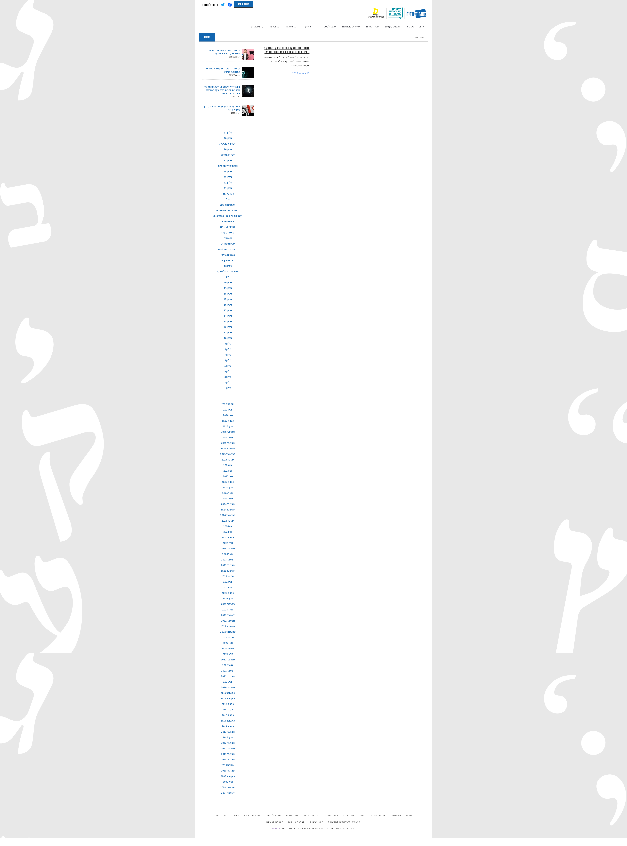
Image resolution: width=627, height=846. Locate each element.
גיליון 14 (228, 316)
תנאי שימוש (316, 822)
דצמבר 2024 (228, 498)
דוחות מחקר (228, 221)
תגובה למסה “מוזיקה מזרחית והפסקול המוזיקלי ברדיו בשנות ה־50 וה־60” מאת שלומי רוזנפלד (286, 49)
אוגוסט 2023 (227, 576)
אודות (409, 815)
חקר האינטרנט (228, 154)
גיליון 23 (228, 177)
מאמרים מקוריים (378, 815)
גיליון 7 (227, 354)
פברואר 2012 (228, 748)
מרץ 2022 (228, 654)
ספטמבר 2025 (227, 454)
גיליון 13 (228, 321)
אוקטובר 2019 (228, 693)
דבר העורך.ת (227, 260)
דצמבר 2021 (228, 670)
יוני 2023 (227, 587)
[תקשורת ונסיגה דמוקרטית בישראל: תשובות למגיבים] (248, 72)
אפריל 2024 (228, 537)
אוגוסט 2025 (227, 459)
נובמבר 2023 (228, 565)
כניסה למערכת (210, 5)
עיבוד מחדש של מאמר (227, 271)
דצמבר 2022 (228, 615)
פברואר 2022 (228, 659)
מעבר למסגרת (273, 815)
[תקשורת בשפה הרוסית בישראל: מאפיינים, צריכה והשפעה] (248, 54)
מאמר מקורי (227, 232)
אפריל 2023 (228, 593)
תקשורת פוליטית (227, 143)
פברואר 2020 (228, 687)
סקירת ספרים (228, 243)
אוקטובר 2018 (228, 698)
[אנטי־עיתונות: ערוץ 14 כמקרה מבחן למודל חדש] (248, 110)
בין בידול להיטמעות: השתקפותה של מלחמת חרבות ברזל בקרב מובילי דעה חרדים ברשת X (222, 90)
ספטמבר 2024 (227, 515)
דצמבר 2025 (228, 437)
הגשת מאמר (243, 4)
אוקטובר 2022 (227, 626)
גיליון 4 (228, 371)
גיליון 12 (228, 327)
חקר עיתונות (228, 193)
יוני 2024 (227, 532)
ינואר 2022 (227, 665)
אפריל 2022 (228, 648)
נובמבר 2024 (228, 504)
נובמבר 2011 (228, 754)
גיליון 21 (228, 188)
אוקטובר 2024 (228, 509)
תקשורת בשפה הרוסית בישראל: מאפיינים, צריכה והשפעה (224, 52)
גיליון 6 (228, 360)
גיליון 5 (228, 366)
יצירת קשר (220, 815)
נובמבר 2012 (228, 743)
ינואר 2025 (227, 493)
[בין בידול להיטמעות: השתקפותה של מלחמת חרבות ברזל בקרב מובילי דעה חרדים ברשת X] (248, 91)
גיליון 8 (228, 349)
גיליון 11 (228, 332)
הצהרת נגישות (296, 822)
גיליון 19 (228, 288)
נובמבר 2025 (228, 443)
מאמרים (228, 238)
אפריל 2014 (228, 726)
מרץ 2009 (228, 781)
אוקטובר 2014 (228, 720)
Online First (227, 227)
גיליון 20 (228, 282)
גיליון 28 (228, 138)
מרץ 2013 (228, 737)
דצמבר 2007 (228, 793)
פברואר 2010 (228, 770)
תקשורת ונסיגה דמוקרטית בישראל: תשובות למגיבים (222, 70)
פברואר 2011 (228, 759)
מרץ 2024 (228, 543)
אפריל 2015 (228, 715)
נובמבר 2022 (228, 620)
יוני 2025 (227, 470)
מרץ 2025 (228, 487)
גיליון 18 (228, 293)
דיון (228, 277)
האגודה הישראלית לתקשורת (344, 822)
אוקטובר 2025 (228, 448)
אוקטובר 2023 (228, 570)
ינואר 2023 (227, 609)
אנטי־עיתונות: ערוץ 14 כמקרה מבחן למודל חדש (222, 108)
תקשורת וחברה (227, 204)
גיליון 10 (228, 338)
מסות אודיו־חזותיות (228, 166)
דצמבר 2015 (227, 709)
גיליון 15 (228, 310)
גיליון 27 (228, 132)
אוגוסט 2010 (227, 765)
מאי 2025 (228, 476)
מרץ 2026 (228, 426)
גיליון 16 (228, 304)
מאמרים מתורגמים (227, 249)
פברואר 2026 (228, 432)
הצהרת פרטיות (274, 822)
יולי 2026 (228, 409)
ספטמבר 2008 (227, 787)
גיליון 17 (228, 299)
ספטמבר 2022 (228, 631)
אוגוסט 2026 (227, 404)
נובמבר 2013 (228, 731)
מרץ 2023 (228, 598)
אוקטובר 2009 (228, 776)
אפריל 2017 (228, 704)
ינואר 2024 (227, 554)
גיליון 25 (228, 160)
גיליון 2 (227, 382)
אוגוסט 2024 (227, 520)
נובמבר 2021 (228, 676)
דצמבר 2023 (228, 559)
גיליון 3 (228, 377)
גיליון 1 (228, 388)
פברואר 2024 (228, 548)
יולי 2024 (228, 526)
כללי (227, 199)
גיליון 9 (228, 343)
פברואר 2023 (228, 604)
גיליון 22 (228, 182)
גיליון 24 (228, 171)
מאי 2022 (228, 643)
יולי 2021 (228, 681)
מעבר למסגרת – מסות (227, 210)
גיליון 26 (228, 149)
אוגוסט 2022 (227, 637)
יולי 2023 (228, 581)
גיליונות (396, 815)
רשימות (228, 266)
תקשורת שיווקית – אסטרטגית (227, 216)
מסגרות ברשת (228, 254)
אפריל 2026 (228, 420)
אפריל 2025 (228, 482)
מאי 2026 (228, 415)
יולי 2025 (228, 465)
